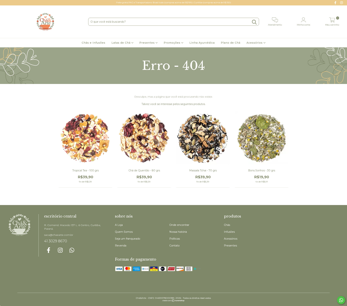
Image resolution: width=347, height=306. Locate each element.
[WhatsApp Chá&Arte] (71, 250)
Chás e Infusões (93, 42)
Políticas (174, 238)
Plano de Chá (230, 42)
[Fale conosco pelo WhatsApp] (341, 300)
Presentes (147, 42)
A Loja (119, 225)
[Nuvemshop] (173, 301)
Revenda (120, 245)
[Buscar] (254, 22)
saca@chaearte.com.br (58, 235)
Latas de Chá (121, 42)
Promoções (172, 42)
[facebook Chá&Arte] (336, 2)
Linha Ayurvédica (202, 42)
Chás (227, 225)
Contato (174, 245)
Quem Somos (124, 231)
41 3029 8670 (55, 241)
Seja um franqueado (127, 238)
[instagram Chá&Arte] (341, 2)
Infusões (229, 231)
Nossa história (178, 231)
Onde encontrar (179, 225)
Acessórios (255, 42)
